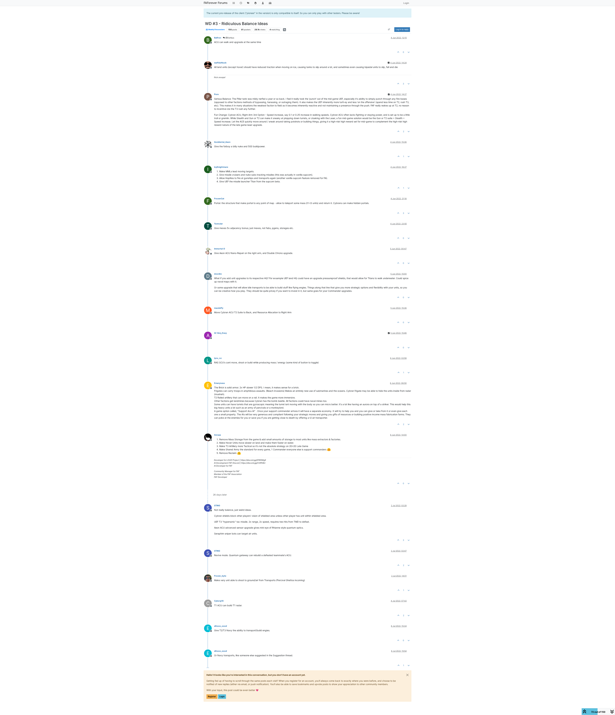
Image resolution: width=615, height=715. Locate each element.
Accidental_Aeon (222, 142)
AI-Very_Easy (220, 333)
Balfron (217, 38)
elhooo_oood (220, 626)
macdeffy (218, 308)
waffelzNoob (220, 63)
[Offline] (209, 64)
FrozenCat (219, 198)
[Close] (407, 675)
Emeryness (219, 383)
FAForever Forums (215, 2)
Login (222, 696)
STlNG (217, 505)
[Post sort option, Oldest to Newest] (389, 29)
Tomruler (218, 224)
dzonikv (218, 274)
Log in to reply (402, 29)
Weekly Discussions (216, 30)
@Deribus (229, 38)
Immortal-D (219, 249)
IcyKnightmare (221, 167)
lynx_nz (218, 358)
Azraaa (217, 435)
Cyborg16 (219, 601)
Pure (216, 94)
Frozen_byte (220, 576)
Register (212, 696)
